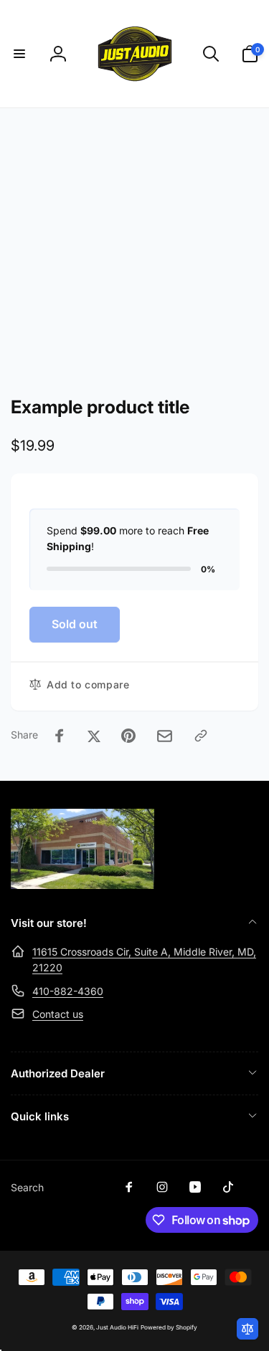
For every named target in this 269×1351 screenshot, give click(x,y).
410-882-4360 (67, 991)
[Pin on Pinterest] (128, 736)
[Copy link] (201, 736)
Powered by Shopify (169, 1327)
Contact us (57, 1014)
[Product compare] (247, 1329)
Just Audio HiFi (117, 1327)
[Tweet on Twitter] (94, 736)
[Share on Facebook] (59, 736)
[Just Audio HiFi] (82, 885)
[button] (19, 53)
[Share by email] (165, 736)
